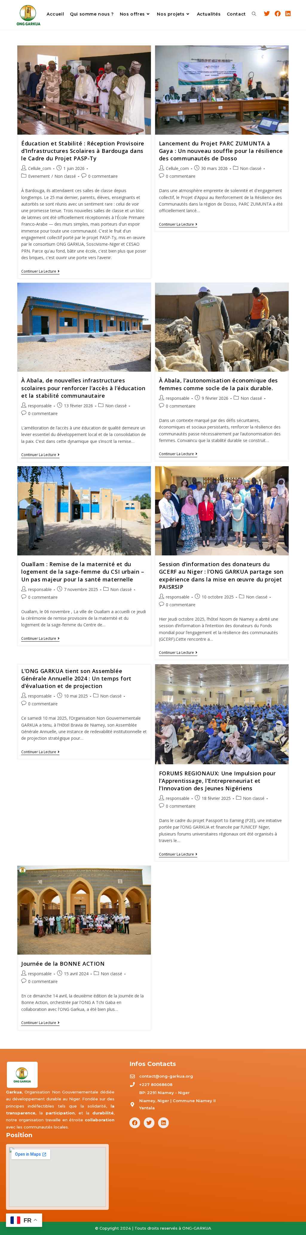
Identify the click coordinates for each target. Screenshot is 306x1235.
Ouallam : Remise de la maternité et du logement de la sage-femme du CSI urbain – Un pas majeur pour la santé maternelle (82, 571)
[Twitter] (149, 1122)
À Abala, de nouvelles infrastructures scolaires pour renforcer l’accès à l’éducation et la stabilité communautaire (83, 388)
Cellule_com (39, 168)
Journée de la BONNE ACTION (63, 963)
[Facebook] (134, 1122)
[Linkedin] (163, 1122)
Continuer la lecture (40, 271)
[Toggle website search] (254, 14)
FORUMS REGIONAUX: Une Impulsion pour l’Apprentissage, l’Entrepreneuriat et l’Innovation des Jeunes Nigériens (217, 781)
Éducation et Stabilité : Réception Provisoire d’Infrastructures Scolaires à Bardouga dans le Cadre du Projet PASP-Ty (82, 151)
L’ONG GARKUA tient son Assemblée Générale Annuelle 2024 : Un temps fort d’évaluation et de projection (76, 678)
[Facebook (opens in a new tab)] (277, 14)
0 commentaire (103, 176)
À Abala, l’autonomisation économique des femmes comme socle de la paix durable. (218, 384)
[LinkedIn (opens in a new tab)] (288, 14)
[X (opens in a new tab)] (266, 14)
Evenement (39, 176)
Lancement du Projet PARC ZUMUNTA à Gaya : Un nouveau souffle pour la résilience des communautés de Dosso (221, 151)
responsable (40, 405)
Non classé (65, 176)
